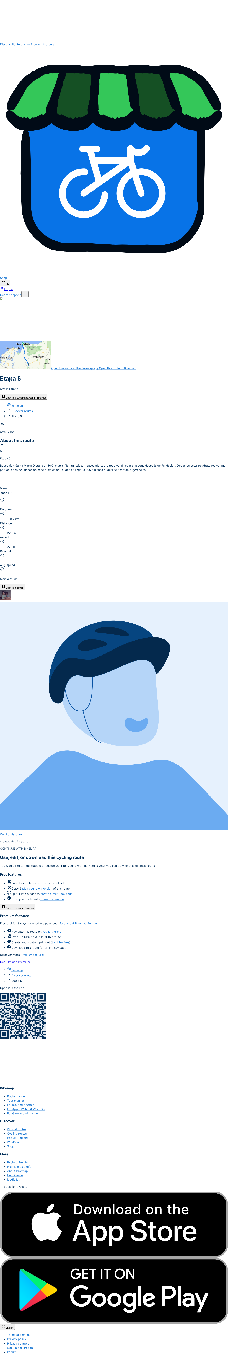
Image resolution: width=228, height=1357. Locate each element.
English (9, 1328)
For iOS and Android (20, 1105)
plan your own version (37, 888)
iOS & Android (51, 931)
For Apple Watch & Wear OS (26, 1109)
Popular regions (17, 1138)
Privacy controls (18, 1343)
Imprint (12, 1352)
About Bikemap (17, 1171)
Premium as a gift (19, 1166)
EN (7, 284)
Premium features (42, 44)
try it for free (60, 942)
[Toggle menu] (24, 294)
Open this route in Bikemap (20, 908)
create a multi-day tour (56, 894)
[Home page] (114, 21)
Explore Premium (18, 1162)
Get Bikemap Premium (15, 962)
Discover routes (22, 411)
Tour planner (15, 1100)
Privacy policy (16, 1339)
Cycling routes (17, 1133)
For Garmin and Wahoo (22, 1113)
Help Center (15, 1175)
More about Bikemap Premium (78, 923)
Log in (8, 289)
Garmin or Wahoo (52, 899)
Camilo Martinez (11, 834)
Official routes (16, 1129)
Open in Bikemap (15, 588)
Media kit (13, 1179)
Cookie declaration (20, 1348)
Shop (10, 1146)
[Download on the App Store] (114, 1225)
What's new (15, 1142)
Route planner (21, 44)
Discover (6, 44)
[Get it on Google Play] (114, 1291)
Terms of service (18, 1335)
